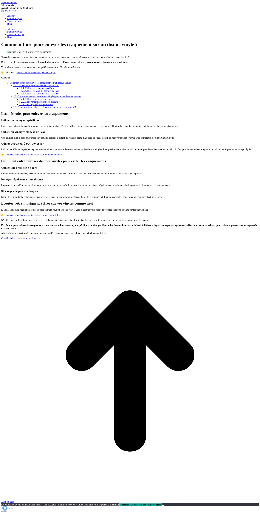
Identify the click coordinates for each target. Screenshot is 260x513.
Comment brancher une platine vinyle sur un (26, 154)
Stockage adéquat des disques (36, 104)
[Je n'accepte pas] (163, 505)
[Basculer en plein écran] (8, 508)
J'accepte (125, 505)
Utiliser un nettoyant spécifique (37, 88)
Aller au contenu (9, 2)
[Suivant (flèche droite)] (5, 511)
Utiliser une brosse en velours (36, 99)
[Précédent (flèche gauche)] (2, 511)
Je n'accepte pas (138, 505)
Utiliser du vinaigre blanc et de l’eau (39, 91)
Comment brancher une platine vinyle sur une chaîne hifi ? (32, 215)
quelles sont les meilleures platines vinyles (36, 72)
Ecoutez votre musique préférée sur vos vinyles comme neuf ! (44, 107)
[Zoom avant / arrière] (11, 508)
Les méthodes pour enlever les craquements (36, 85)
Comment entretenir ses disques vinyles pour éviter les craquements (47, 96)
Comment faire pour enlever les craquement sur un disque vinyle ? (39, 82)
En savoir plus (154, 505)
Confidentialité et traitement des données (20, 238)
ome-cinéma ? (55, 154)
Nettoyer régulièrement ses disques (38, 101)
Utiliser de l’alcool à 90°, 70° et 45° (39, 93)
